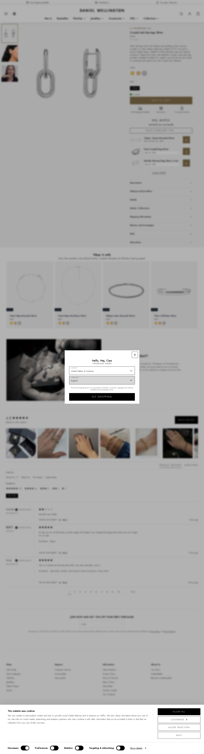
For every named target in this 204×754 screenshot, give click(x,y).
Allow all (179, 711)
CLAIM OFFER (123, 402)
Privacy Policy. (131, 425)
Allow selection (179, 727)
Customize (177, 719)
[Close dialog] (154, 344)
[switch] (54, 748)
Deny (179, 735)
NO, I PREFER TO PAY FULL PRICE (123, 412)
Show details (136, 748)
